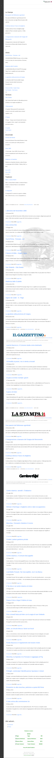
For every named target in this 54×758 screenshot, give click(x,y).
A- (51, 6)
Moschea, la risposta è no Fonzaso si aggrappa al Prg (24, 657)
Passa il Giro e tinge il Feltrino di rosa (19, 600)
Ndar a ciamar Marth (10, 179)
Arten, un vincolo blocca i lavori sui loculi (20, 628)
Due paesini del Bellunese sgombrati (15, 15)
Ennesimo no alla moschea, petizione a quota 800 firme (25, 687)
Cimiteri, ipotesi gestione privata (17, 539)
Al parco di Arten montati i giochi (17, 378)
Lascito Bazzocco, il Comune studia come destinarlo (24, 345)
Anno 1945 (7, 172)
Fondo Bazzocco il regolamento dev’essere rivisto (23, 643)
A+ (48, 6)
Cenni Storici (8, 130)
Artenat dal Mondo (10, 137)
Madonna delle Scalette (11, 66)
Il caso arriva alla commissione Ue (18, 701)
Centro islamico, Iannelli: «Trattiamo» (18, 490)
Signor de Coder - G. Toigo (15, 298)
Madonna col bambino (11, 159)
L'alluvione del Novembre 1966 (16, 211)
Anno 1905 (8, 148)
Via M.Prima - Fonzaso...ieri (12, 55)
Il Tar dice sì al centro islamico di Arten (19, 586)
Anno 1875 (7, 170)
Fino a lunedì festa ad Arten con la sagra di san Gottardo (25, 614)
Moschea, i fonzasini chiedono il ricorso (19, 523)
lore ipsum (10, 724)
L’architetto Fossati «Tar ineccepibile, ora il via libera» (24, 572)
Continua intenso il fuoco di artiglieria (15, 26)
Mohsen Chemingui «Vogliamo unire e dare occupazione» (25, 507)
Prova (9, 726)
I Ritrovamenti (9, 106)
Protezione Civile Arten (2, 24)
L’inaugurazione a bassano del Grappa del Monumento (24, 439)
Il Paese (7, 117)
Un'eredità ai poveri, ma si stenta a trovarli (20, 361)
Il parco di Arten (11, 392)
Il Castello (7, 128)
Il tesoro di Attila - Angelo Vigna (12, 88)
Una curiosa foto (11, 225)
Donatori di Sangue (2, 28)
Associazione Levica (2, 31)
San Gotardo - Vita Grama (11, 90)
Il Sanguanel (8, 190)
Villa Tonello (8, 97)
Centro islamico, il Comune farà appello (19, 556)
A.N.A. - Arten (2, 20)
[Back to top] (2, 756)
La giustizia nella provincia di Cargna (15, 77)
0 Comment (8, 221)
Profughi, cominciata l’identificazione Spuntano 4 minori (25, 671)
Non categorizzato (28, 204)
